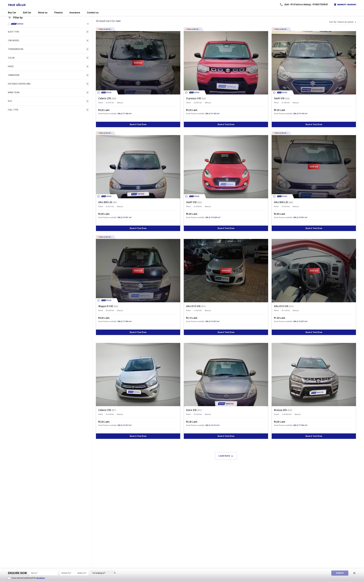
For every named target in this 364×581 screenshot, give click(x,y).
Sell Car (27, 12)
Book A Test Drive (138, 124)
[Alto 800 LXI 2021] (138, 166)
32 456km (286, 103)
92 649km (110, 414)
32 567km (110, 207)
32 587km (198, 103)
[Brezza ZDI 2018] (314, 374)
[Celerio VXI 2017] (138, 374)
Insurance (75, 12)
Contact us (93, 12)
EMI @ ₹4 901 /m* (125, 217)
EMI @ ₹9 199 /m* (300, 114)
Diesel (276, 414)
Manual (120, 103)
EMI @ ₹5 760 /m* (212, 114)
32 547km (110, 103)
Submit (340, 573)
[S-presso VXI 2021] (226, 62)
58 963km (110, 311)
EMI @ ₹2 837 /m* (300, 321)
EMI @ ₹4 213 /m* (212, 425)
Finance (58, 12)
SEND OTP (81, 573)
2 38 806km (287, 414)
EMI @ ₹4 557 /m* (125, 425)
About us (42, 12)
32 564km (286, 207)
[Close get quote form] (354, 573)
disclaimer (40, 578)
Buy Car (12, 12)
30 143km (286, 311)
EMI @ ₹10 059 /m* (213, 217)
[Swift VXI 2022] (314, 62)
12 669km (198, 311)
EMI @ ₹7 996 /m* (125, 321)
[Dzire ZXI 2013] (226, 374)
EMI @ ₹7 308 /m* (125, 114)
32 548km (198, 207)
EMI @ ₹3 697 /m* (212, 321)
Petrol (100, 103)
